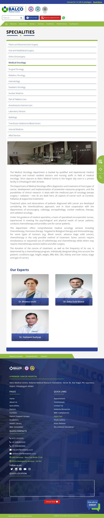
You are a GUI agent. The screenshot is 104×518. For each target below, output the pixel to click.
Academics (50, 24)
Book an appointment (51, 17)
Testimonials (59, 402)
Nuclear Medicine (16, 93)
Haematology (14, 81)
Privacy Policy (63, 516)
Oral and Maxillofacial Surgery (21, 50)
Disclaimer (56, 516)
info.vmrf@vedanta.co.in (22, 450)
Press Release (60, 423)
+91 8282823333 (18, 442)
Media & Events (16, 356)
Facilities (41, 24)
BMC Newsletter (16, 427)
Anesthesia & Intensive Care (20, 105)
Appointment (59, 398)
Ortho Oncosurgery (17, 56)
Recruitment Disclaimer (64, 427)
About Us (13, 24)
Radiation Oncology (17, 75)
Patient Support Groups (20, 416)
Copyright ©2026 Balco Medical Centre (20, 516)
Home (12, 398)
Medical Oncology (17, 62)
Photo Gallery (59, 420)
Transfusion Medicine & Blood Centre (24, 123)
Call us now (33, 17)
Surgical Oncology (16, 69)
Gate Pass (58, 416)
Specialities (23, 24)
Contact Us (58, 405)
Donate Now (50, 502)
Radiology (13, 117)
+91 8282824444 (18, 446)
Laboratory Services (17, 111)
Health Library (62, 24)
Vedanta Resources (62, 409)
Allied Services (14, 135)
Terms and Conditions (73, 516)
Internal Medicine (16, 129)
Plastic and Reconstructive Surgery (23, 44)
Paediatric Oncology (17, 87)
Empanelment (32, 356)
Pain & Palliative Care (17, 99)
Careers (44, 356)
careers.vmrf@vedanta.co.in (24, 453)
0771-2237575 (17, 438)
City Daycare (73, 24)
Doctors (32, 24)
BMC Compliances (61, 413)
